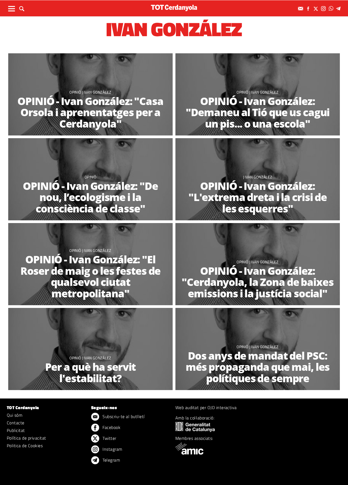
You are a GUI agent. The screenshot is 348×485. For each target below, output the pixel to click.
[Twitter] (316, 8)
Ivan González (97, 92)
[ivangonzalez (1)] (90, 349)
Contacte (15, 422)
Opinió (75, 92)
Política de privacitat (26, 438)
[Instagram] (324, 8)
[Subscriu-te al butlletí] (301, 8)
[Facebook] (309, 8)
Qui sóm (14, 415)
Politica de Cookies (25, 445)
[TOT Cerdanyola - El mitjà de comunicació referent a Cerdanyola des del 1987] (174, 8)
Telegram (110, 460)
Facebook (110, 427)
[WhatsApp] (331, 8)
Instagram (111, 449)
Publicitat (16, 430)
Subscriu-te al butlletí (123, 416)
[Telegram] (339, 8)
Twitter (108, 438)
